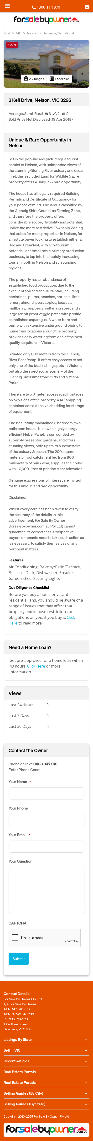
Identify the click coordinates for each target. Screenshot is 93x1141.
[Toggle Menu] (7, 5)
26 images (33, 79)
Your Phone (18, 808)
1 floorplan (59, 79)
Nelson (32, 33)
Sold (7, 33)
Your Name (20, 781)
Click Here (36, 666)
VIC (18, 33)
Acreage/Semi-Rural (59, 33)
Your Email (19, 834)
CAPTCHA (17, 923)
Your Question (20, 861)
